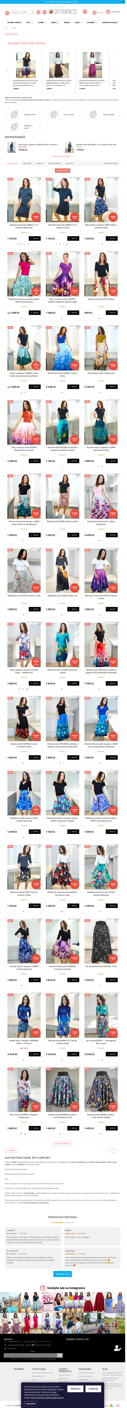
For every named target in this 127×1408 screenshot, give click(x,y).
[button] (7, 70)
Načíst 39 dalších (62, 1143)
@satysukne (11, 1348)
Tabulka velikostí (65, 1375)
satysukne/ (28, 1345)
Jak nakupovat (84, 1379)
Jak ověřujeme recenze (87, 1373)
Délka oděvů (63, 1378)
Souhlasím (93, 1388)
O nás (34, 1379)
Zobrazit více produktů (61, 156)
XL (28, 244)
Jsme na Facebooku (14, 1345)
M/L (62, 911)
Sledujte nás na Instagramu (66, 1288)
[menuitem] (14, 22)
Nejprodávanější (54, 163)
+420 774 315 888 (29, 1341)
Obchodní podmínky (85, 1376)
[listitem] (26, 71)
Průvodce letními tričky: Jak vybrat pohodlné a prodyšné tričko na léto (112, 1386)
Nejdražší (39, 163)
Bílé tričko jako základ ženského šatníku (110, 1379)
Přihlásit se (60, 1355)
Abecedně (69, 163)
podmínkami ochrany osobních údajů (43, 1359)
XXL (27, 689)
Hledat (33, 12)
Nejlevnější (27, 163)
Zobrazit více (62, 1274)
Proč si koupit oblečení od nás (42, 1373)
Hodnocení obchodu (62, 1217)
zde (54, 1392)
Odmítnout (75, 1388)
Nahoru (12, 1150)
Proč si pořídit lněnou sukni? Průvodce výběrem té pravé (112, 1374)
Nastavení (30, 1403)
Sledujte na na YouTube (43, 1345)
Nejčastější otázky (38, 1376)
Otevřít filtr (62, 170)
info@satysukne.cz (13, 1341)
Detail (36, 238)
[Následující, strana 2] (113, 1150)
